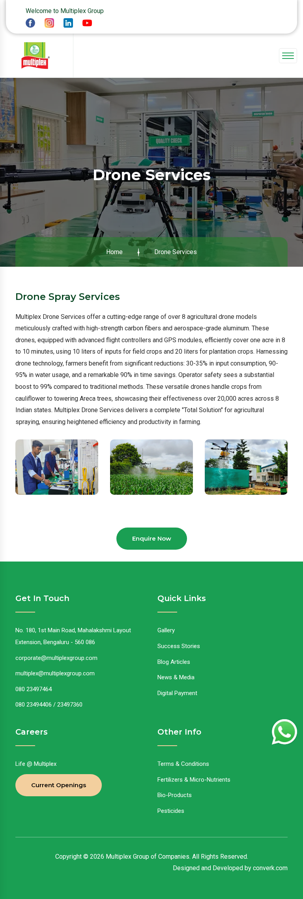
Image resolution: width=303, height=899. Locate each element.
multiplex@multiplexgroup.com (55, 673)
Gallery (166, 630)
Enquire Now (151, 538)
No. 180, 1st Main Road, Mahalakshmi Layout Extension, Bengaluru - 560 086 (73, 636)
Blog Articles (173, 661)
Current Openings (58, 785)
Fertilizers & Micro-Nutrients (193, 779)
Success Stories (178, 646)
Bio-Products (174, 795)
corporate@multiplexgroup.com (56, 658)
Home (114, 252)
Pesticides (170, 810)
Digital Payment (177, 693)
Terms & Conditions (183, 763)
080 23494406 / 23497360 (48, 704)
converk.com (270, 868)
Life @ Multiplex (35, 763)
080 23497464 (33, 689)
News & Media (176, 677)
